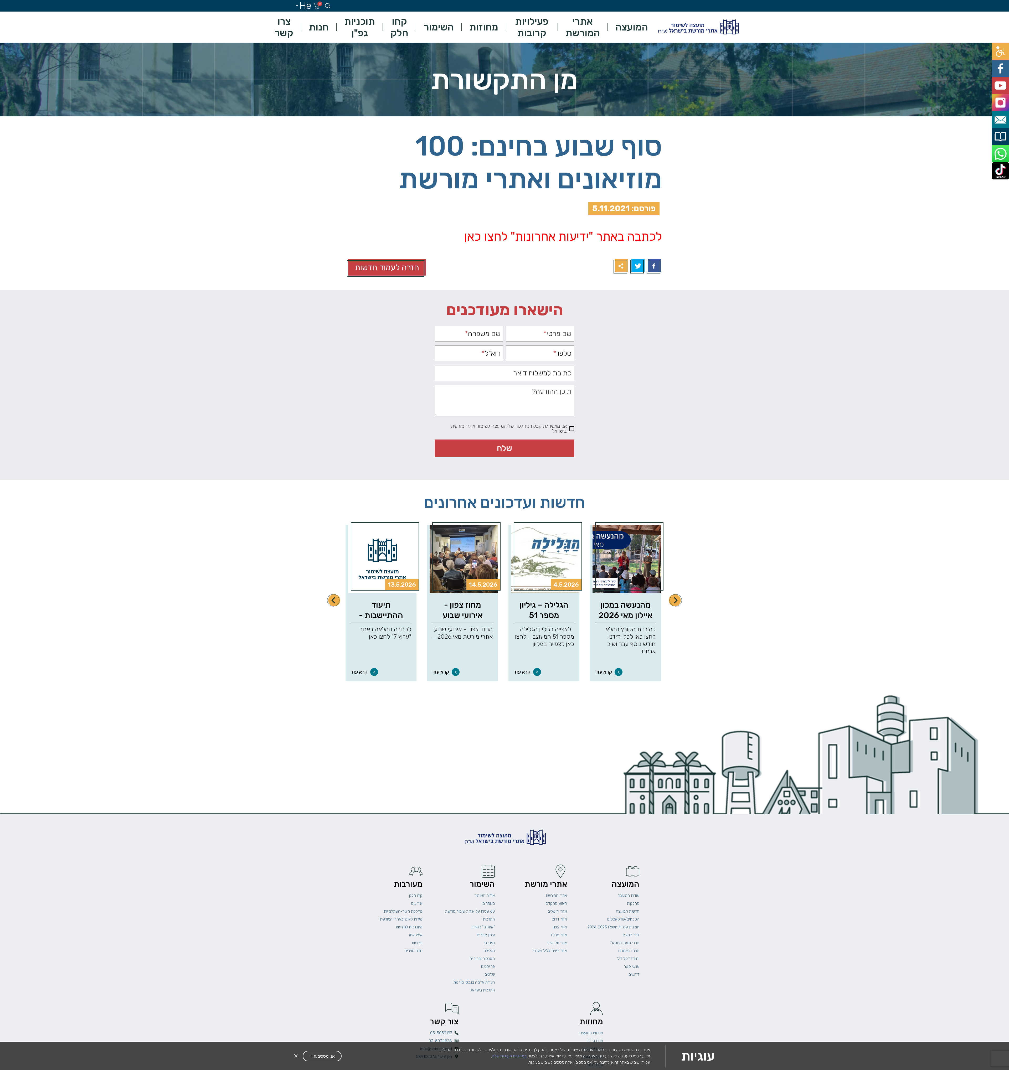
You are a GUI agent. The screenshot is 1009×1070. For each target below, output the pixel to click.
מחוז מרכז (594, 1040)
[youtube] (1003, 72)
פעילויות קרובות (531, 27)
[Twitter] (637, 266)
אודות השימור (484, 895)
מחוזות (483, 27)
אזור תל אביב (556, 942)
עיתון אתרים (486, 935)
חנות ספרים (414, 950)
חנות (319, 27)
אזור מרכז (559, 935)
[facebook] (1003, 60)
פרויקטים (488, 966)
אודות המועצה (628, 895)
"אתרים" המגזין (483, 927)
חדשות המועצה (627, 911)
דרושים (634, 974)
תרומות (417, 942)
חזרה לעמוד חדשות (387, 267)
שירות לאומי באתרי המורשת (401, 919)
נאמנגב (489, 942)
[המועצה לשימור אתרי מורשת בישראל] (698, 27)
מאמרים (488, 903)
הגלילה (489, 950)
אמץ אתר (415, 935)
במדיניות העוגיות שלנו (509, 1055)
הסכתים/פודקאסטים (623, 919)
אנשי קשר (631, 966)
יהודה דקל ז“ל (628, 958)
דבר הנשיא (630, 935)
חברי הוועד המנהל (625, 942)
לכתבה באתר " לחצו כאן (563, 236)
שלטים (490, 974)
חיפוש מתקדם (556, 903)
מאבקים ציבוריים (482, 958)
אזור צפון (560, 927)
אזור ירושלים (557, 911)
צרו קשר (284, 27)
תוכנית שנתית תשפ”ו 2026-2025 (613, 927)
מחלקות (633, 903)
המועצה (631, 27)
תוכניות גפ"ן (359, 27)
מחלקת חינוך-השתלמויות (403, 911)
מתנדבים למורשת (409, 927)
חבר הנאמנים (628, 950)
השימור (439, 27)
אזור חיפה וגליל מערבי (550, 950)
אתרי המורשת (582, 27)
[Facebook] (654, 266)
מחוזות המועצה (591, 1033)
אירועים (417, 903)
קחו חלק (399, 27)
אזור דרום (559, 919)
